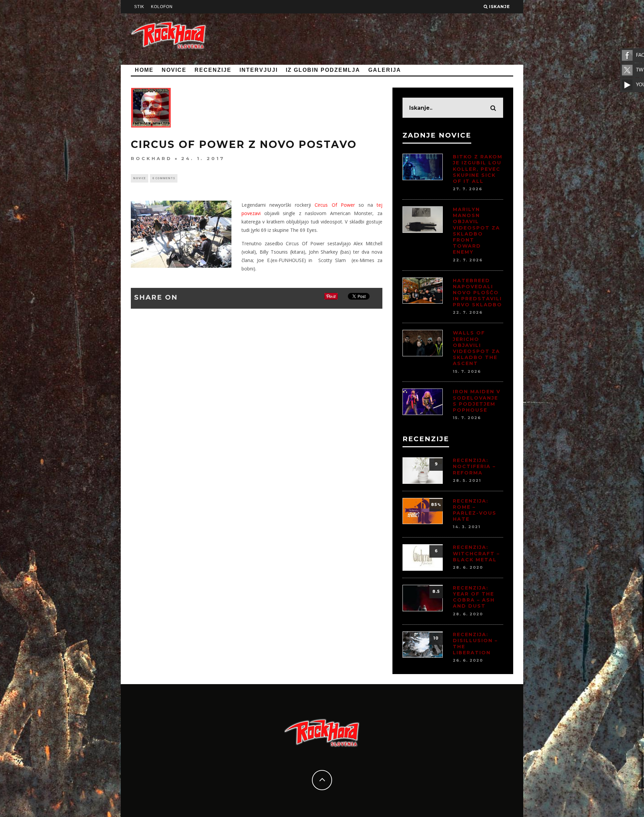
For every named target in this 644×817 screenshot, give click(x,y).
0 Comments (163, 178)
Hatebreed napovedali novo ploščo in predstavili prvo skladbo (477, 292)
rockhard (151, 158)
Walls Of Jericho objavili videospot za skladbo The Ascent (476, 348)
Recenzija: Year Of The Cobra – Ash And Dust (474, 597)
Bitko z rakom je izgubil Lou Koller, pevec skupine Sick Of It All (477, 169)
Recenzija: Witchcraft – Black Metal (476, 553)
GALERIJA (384, 70)
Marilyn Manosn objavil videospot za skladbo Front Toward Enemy (476, 230)
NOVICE (174, 70)
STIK (139, 7)
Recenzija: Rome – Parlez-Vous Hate (474, 510)
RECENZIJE (213, 70)
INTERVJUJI (258, 70)
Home (144, 70)
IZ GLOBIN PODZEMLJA (323, 70)
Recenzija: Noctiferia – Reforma (474, 466)
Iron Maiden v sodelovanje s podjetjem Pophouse (476, 401)
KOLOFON (162, 7)
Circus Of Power (335, 205)
